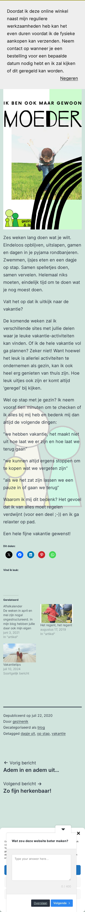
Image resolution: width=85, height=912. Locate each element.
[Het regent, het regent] (56, 613)
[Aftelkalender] (21, 621)
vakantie (59, 733)
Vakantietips (12, 664)
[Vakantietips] (19, 653)
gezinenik (20, 721)
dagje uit (28, 733)
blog (41, 727)
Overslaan (40, 903)
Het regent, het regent (56, 625)
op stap (43, 733)
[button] (78, 833)
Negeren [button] (69, 78)
